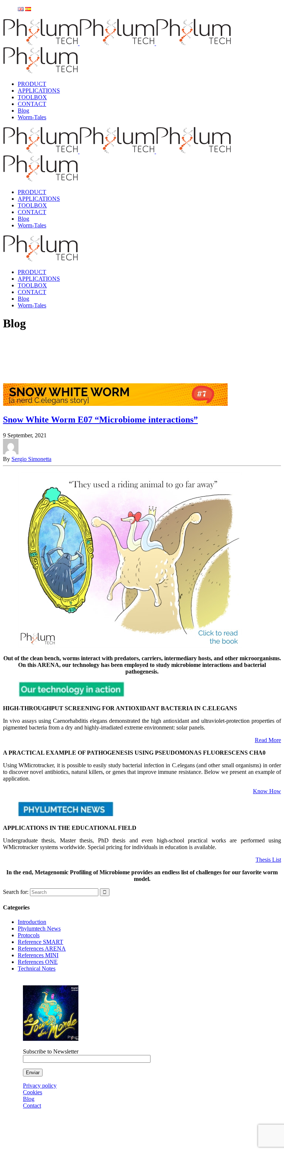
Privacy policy (40, 1085)
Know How (267, 791)
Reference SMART (40, 942)
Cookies (32, 1092)
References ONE (38, 962)
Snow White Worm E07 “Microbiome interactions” (100, 419)
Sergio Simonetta (31, 459)
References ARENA (42, 948)
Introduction (32, 922)
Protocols (29, 935)
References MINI (38, 955)
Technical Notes (36, 968)
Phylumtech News (39, 928)
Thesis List (268, 860)
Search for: (15, 892)
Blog (28, 1099)
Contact (32, 1105)
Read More (268, 740)
